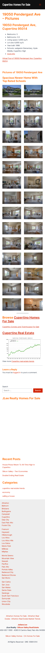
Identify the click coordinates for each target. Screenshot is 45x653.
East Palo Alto (7, 523)
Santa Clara (6, 590)
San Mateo (6, 587)
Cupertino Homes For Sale (16, 4)
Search (5, 387)
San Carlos (6, 582)
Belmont (5, 506)
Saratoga (5, 593)
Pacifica (5, 564)
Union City (6, 601)
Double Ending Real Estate (13, 475)
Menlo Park (6, 546)
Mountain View (8, 558)
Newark (5, 561)
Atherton (5, 503)
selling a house (8, 496)
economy (6, 492)
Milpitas (5, 552)
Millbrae (5, 549)
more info (11, 54)
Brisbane (5, 509)
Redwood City (7, 572)
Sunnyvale (6, 598)
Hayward (5, 532)
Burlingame (6, 511)
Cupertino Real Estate (18, 333)
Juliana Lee (22, 625)
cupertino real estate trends (13, 488)
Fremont (5, 529)
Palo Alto (5, 567)
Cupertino (6, 517)
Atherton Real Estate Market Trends (25, 619)
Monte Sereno (7, 555)
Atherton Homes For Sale (16, 616)
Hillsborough (7, 535)
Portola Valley (7, 569)
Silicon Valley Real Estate (28, 627)
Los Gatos (6, 543)
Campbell (5, 514)
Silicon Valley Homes (14, 636)
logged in (17, 372)
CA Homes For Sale (32, 636)
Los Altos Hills (7, 540)
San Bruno (6, 578)
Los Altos (5, 538)
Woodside (6, 604)
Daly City (5, 520)
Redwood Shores (9, 575)
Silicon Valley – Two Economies (15, 471)
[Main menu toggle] (40, 4)
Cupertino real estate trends (23, 361)
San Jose (5, 585)
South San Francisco (10, 596)
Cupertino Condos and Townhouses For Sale (20, 327)
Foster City (6, 525)
